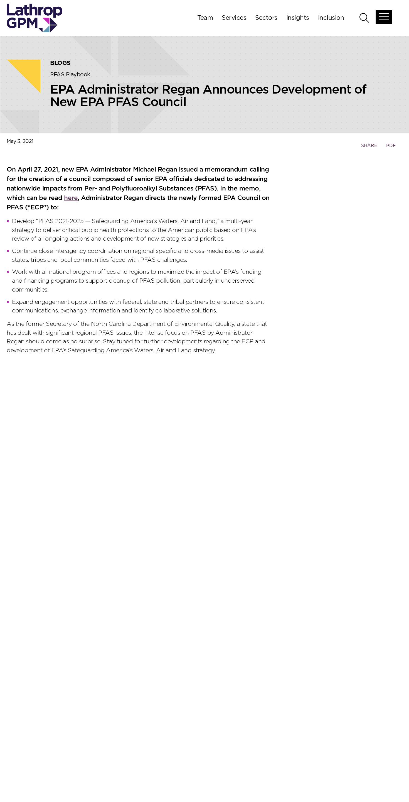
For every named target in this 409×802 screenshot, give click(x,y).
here (71, 198)
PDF (391, 145)
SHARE (369, 148)
